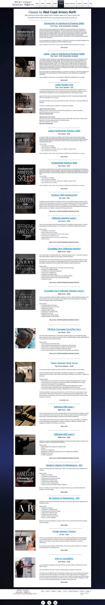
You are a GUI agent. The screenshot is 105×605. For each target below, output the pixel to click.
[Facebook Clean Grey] (43, 603)
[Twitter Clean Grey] (49, 603)
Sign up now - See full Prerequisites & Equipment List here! (64, 458)
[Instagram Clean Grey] (55, 603)
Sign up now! (64, 426)
